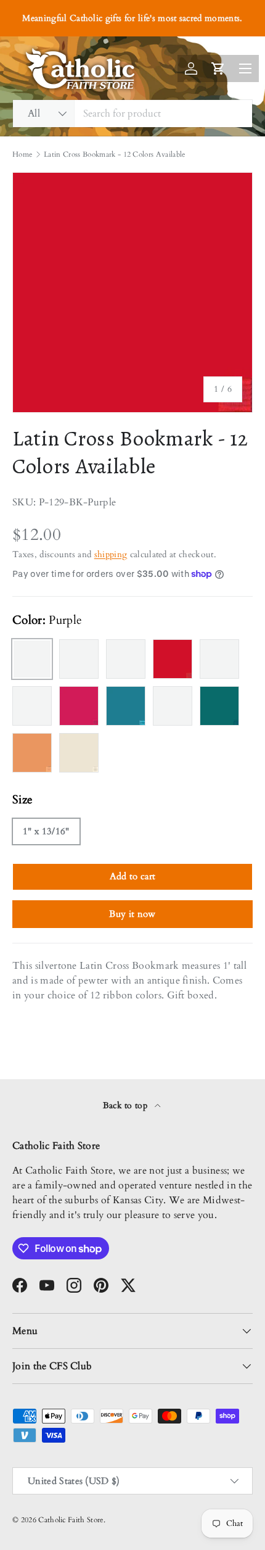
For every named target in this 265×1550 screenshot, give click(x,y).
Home (22, 154)
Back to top (126, 1105)
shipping (111, 554)
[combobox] (132, 113)
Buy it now (132, 914)
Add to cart (133, 876)
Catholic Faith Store (70, 1520)
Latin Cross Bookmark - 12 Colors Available (114, 154)
